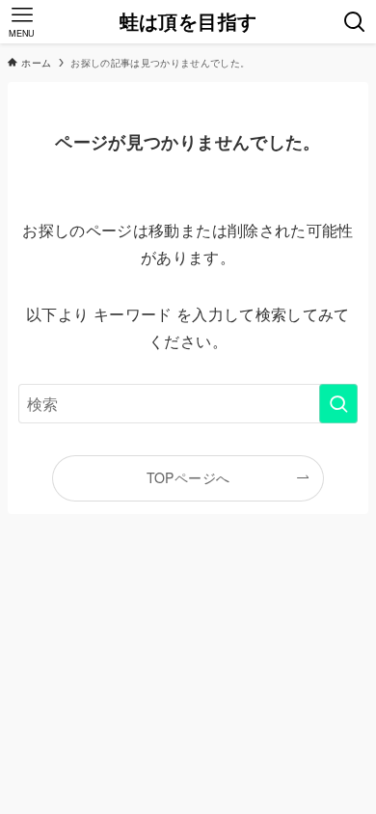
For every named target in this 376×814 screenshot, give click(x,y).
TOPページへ (188, 477)
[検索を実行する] (338, 403)
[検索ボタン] (354, 21)
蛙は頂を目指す (188, 22)
